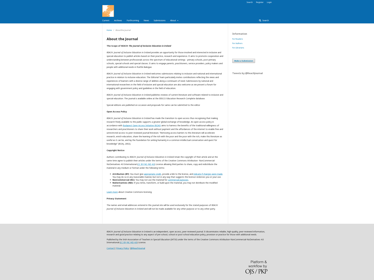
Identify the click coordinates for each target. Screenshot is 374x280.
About (173, 20)
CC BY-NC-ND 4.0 (128, 242)
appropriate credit (152, 174)
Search (265, 20)
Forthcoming (133, 20)
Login (269, 2)
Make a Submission (243, 60)
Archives (118, 20)
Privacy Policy (122, 248)
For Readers (237, 39)
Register (260, 2)
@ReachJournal (138, 248)
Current (105, 20)
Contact (110, 248)
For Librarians (238, 47)
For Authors (237, 43)
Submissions (160, 20)
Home (109, 30)
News (146, 20)
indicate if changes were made (208, 174)
